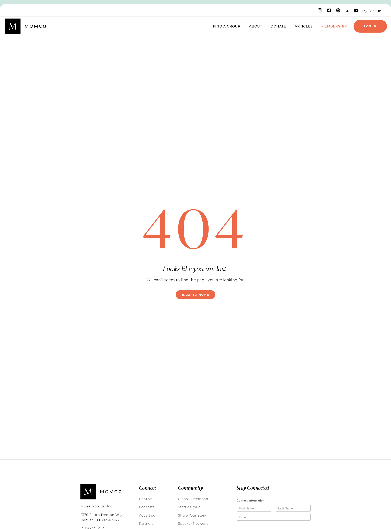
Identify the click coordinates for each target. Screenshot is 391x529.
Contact (146, 499)
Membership (334, 26)
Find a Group (227, 26)
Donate (278, 26)
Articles (304, 26)
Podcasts (147, 507)
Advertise (147, 515)
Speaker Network (193, 523)
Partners (146, 523)
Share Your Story (192, 515)
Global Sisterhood (193, 499)
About (255, 26)
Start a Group (189, 507)
